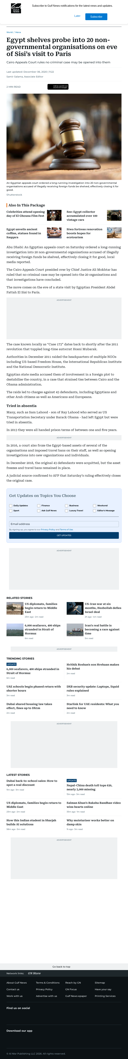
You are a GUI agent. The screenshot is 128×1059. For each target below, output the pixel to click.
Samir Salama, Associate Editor (24, 76)
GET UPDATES (64, 535)
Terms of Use (66, 529)
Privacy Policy (48, 529)
